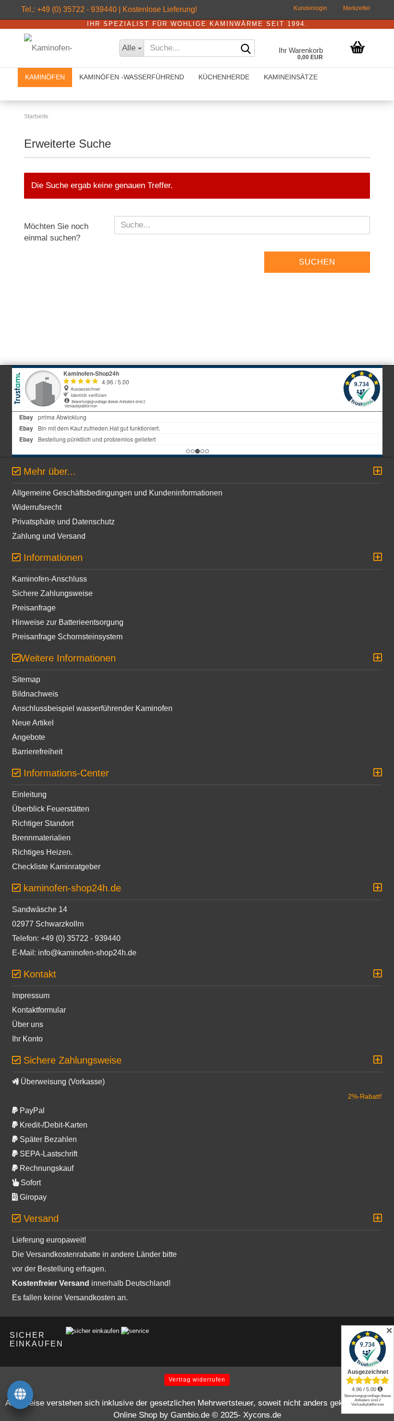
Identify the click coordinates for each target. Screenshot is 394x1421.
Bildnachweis (35, 694)
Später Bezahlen (47, 1139)
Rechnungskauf (46, 1168)
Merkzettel (356, 8)
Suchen (317, 261)
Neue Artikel (33, 723)
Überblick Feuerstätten (50, 809)
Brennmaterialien (41, 838)
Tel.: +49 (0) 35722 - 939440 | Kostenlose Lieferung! (109, 9)
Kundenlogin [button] (309, 8)
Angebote (28, 737)
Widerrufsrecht (37, 507)
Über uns (27, 1024)
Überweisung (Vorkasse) (62, 1082)
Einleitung (29, 794)
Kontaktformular (39, 1010)
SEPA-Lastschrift (47, 1154)
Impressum (30, 995)
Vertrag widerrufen (197, 1379)
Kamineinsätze (291, 77)
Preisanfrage (34, 608)
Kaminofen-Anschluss (49, 579)
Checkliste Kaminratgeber (56, 867)
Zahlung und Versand (49, 536)
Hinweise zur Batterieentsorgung (67, 622)
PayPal (31, 1110)
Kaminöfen (45, 77)
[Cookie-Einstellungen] (20, 1395)
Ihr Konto (27, 1039)
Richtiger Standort (43, 823)
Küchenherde (223, 77)
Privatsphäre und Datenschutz (63, 522)
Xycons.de (262, 1415)
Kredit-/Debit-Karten (52, 1125)
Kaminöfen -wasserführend (131, 77)
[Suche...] (245, 48)
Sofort (30, 1183)
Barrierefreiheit (37, 752)
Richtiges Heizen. (42, 852)
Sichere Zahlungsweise (52, 593)
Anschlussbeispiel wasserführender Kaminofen (92, 708)
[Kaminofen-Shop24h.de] (62, 48)
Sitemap (26, 679)
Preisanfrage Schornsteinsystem (67, 637)
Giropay (32, 1197)
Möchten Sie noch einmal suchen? (56, 232)
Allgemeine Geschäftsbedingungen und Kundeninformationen (117, 493)
